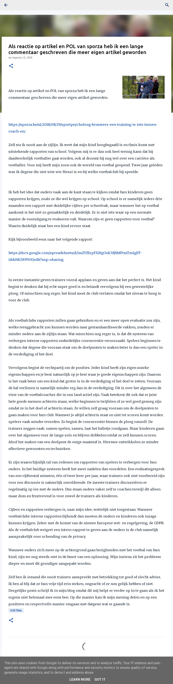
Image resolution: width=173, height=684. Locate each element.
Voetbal (16, 610)
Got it (100, 679)
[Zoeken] (167, 5)
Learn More (79, 679)
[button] (11, 66)
